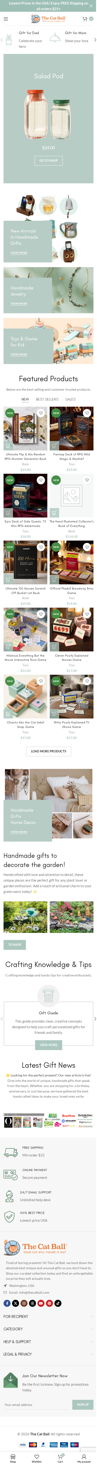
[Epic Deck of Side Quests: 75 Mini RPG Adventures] (25, 496)
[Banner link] (48, 228)
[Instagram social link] (24, 1303)
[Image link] (35, 1247)
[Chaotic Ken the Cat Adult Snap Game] (25, 696)
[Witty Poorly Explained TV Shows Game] (71, 696)
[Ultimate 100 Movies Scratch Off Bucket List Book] (25, 562)
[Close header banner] (91, 6)
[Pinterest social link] (49, 1303)
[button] (8, 445)
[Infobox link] (25, 40)
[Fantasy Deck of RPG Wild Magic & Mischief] (71, 428)
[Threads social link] (32, 1303)
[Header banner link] (48, 6)
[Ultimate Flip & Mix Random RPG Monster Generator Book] (25, 428)
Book (25, 464)
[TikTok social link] (57, 1303)
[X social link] (15, 1303)
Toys (72, 464)
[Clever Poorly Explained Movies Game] (71, 629)
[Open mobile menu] (6, 19)
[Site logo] (48, 18)
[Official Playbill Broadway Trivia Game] (71, 562)
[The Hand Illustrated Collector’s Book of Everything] (71, 496)
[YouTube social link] (40, 1303)
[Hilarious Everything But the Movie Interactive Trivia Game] (25, 629)
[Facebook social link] (7, 1303)
